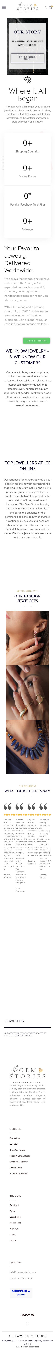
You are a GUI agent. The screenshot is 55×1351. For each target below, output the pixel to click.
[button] (27, 58)
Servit (29, 1344)
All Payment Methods (27, 1336)
